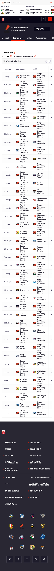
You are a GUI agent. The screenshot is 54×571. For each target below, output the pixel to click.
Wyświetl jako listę (13, 61)
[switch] (48, 61)
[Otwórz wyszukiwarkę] (43, 19)
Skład (29, 38)
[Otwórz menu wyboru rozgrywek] (20, 19)
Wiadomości (42, 38)
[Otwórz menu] (50, 19)
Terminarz (18, 38)
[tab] (5, 3)
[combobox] (42, 29)
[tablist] (27, 2)
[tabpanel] (27, 10)
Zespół (5, 38)
